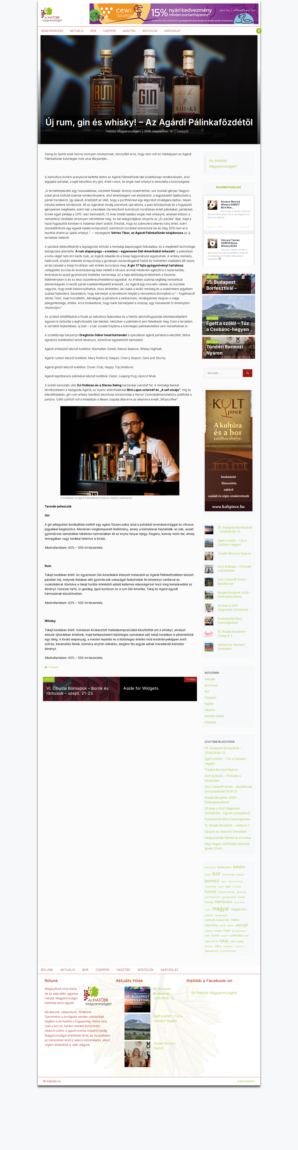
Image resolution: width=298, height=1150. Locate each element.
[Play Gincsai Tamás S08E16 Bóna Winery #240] (212, 243)
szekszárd (236, 935)
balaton (239, 867)
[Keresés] (247, 373)
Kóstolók (210, 722)
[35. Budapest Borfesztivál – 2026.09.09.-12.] (228, 291)
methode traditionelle (217, 919)
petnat (222, 925)
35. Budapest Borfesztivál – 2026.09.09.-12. (163, 993)
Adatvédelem (246, 1081)
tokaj (224, 940)
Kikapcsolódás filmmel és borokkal (228, 838)
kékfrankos (223, 902)
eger (228, 886)
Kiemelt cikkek (214, 716)
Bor (207, 691)
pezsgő (242, 925)
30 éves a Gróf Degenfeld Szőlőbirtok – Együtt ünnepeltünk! (234, 609)
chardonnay (210, 887)
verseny (209, 946)
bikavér (208, 875)
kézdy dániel (239, 902)
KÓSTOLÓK (149, 31)
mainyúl (209, 915)
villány (217, 946)
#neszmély (210, 867)
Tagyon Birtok (211, 941)
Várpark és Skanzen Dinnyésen (226, 831)
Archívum (211, 685)
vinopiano (228, 946)
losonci (208, 910)
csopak (221, 887)
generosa (241, 892)
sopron (224, 936)
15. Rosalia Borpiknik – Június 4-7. (227, 825)
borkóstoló (240, 875)
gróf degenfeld (212, 897)
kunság (209, 902)
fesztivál (237, 886)
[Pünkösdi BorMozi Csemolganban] (209, 623)
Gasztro (210, 710)
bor (217, 874)
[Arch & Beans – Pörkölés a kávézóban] (209, 571)
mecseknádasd (221, 915)
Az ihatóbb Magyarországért (214, 993)
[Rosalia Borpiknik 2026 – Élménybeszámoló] (209, 597)
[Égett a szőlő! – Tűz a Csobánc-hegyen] (228, 332)
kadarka (241, 897)
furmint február (226, 892)
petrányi (230, 926)
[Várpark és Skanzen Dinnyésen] (209, 649)
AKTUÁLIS (76, 31)
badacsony (224, 867)
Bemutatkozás (52, 31)
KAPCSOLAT (172, 31)
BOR (93, 31)
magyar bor (239, 909)
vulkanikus (239, 946)
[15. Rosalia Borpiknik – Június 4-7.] (209, 636)
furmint (210, 892)
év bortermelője (228, 951)
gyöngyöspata (229, 897)
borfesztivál (228, 874)
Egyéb (209, 704)
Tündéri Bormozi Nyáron (234, 553)
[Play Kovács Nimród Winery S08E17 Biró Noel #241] (212, 205)
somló (215, 935)
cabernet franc (235, 881)
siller (207, 935)
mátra (235, 920)
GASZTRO (129, 31)
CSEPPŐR (109, 31)
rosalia (218, 930)
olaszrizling (211, 925)
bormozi (212, 880)
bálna (223, 882)
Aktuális (210, 679)
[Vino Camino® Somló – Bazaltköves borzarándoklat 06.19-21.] (209, 584)
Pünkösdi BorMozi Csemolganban (227, 819)
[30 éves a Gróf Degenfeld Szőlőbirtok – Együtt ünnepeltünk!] (209, 610)
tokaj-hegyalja (237, 941)
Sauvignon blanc (239, 931)
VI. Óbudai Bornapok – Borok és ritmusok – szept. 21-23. (77, 691)
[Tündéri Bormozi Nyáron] (228, 356)
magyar (220, 909)
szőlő (246, 936)
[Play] (212, 205)
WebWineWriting (211, 951)
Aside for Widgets (140, 688)
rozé (226, 930)
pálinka (208, 930)
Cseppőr (54, 667)
